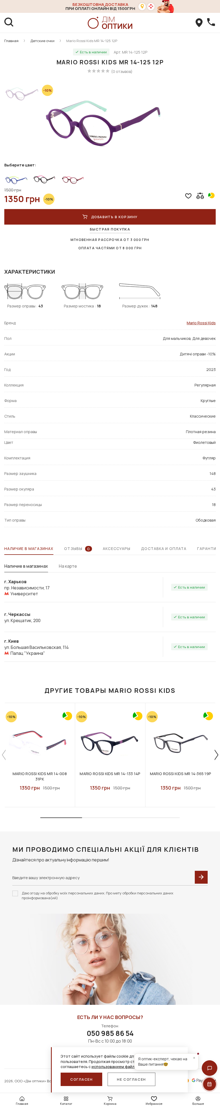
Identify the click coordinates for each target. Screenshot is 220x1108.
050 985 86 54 (110, 1033)
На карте (68, 566)
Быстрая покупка (110, 229)
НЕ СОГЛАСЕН (131, 1079)
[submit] (201, 877)
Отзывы (77, 548)
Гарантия (208, 548)
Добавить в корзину (114, 216)
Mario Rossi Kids (201, 322)
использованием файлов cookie (121, 1066)
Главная (11, 40)
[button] (209, 1068)
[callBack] (211, 22)
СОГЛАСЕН (81, 1079)
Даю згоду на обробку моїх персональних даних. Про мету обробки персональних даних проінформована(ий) (97, 895)
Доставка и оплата (163, 548)
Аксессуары (116, 548)
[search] (9, 22)
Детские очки (42, 40)
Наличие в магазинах (28, 548)
